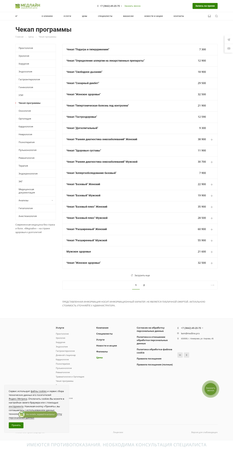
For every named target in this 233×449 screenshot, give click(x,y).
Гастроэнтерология (29, 79)
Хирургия (24, 63)
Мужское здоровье (78, 251)
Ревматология (26, 157)
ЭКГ (21, 181)
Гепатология (26, 208)
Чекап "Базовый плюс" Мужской (86, 217)
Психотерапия (27, 142)
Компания (102, 327)
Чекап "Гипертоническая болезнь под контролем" (97, 105)
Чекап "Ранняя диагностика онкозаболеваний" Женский (101, 139)
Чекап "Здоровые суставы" (83, 150)
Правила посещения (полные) (155, 364)
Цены (99, 357)
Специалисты (104, 333)
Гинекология (26, 87)
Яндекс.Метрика (18, 398)
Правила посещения (149, 358)
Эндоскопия (25, 71)
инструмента (16, 406)
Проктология (26, 48)
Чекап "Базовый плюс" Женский (86, 206)
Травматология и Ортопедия (70, 376)
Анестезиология (28, 216)
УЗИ (21, 95)
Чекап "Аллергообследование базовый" (91, 173)
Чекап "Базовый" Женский (83, 184)
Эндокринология (28, 173)
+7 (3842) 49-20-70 (110, 5)
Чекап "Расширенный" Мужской (86, 240)
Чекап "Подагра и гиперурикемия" (87, 49)
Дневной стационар (66, 355)
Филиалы (102, 351)
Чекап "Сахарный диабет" (82, 83)
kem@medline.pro (190, 333)
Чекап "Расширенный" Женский (86, 229)
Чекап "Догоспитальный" (82, 128)
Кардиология (26, 126)
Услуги (60, 327)
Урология (24, 55)
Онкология (25, 110)
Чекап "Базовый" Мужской (83, 195)
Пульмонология (27, 150)
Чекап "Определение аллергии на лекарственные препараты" (105, 60)
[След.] (211, 285)
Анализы (23, 200)
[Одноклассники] (186, 355)
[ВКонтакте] (180, 355)
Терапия (23, 165)
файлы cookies (39, 391)
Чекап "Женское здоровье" (83, 94)
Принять (16, 425)
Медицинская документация (27, 191)
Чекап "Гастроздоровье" (81, 116)
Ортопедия (25, 118)
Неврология (25, 134)
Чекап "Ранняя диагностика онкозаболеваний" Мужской (101, 161)
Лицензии (118, 432)
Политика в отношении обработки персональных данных (152, 340)
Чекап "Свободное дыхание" (84, 71)
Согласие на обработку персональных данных (151, 329)
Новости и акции (106, 345)
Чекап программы (29, 102)
